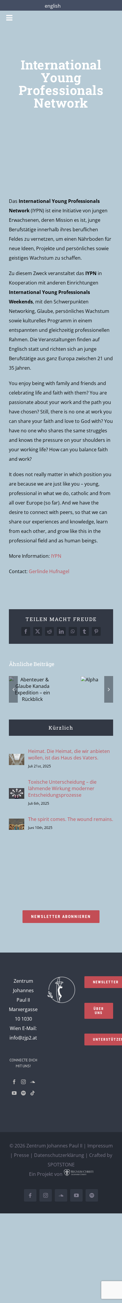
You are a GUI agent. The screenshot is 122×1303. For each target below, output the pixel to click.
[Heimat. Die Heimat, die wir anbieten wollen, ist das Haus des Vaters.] (16, 758)
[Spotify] (23, 1093)
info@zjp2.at (23, 1037)
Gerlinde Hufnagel (49, 571)
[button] (13, 689)
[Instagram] (23, 1081)
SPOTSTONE (61, 1164)
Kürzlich (61, 727)
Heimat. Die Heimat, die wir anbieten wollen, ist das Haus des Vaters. (69, 754)
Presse (21, 1155)
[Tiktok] (32, 1093)
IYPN (56, 556)
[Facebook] (14, 1081)
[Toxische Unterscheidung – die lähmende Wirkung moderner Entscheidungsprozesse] (16, 793)
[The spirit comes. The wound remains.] (16, 823)
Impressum (100, 1145)
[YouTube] (14, 1093)
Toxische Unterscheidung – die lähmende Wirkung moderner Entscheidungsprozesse (62, 788)
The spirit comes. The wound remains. (70, 819)
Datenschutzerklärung (59, 1155)
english (53, 6)
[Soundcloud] (32, 1081)
